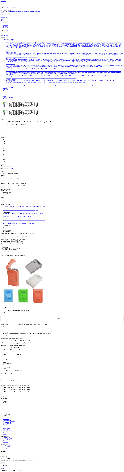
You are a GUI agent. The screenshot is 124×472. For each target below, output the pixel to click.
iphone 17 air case (19, 47)
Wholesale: (6, 212)
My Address (5, 27)
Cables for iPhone (99, 59)
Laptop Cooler (29, 80)
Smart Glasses (41, 65)
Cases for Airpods (110, 60)
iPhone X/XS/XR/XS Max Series (71, 43)
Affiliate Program (6, 446)
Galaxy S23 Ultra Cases (99, 55)
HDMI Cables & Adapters (21, 85)
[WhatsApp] (4, 35)
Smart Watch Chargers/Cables (110, 65)
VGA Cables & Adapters (32, 85)
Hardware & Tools (10, 73)
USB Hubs (51, 80)
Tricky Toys (13, 68)
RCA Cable (79, 85)
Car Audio (72, 82)
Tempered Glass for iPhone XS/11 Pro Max (31, 44)
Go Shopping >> (4, 17)
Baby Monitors (16, 65)
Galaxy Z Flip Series (25, 55)
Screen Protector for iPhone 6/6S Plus (115, 42)
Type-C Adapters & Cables (11, 59)
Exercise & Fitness (57, 78)
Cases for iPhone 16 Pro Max (75, 46)
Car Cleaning (57, 82)
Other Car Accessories (82, 82)
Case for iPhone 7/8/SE (19, 43)
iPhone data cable (23, 11)
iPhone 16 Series (36, 46)
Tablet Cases (76, 54)
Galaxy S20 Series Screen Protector (48, 53)
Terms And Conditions (7, 423)
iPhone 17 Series (100, 46)
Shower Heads (24, 71)
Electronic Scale (81, 71)
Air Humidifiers (23, 72)
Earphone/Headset (79, 60)
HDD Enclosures (98, 80)
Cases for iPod (78, 50)
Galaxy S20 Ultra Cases (36, 53)
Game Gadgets (75, 66)
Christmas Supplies (71, 73)
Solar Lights (113, 72)
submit (5, 415)
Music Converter (85, 85)
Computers (8, 80)
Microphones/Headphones (15, 80)
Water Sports (30, 78)
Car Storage (32, 82)
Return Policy (6, 442)
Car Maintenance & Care (40, 82)
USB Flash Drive (105, 80)
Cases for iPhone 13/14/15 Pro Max (104, 45)
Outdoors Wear (17, 78)
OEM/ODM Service (7, 445)
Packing (19, 62)
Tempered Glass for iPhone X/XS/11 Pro (14, 44)
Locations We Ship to (7, 438)
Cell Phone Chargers (38, 60)
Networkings (61, 80)
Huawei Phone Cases (38, 61)
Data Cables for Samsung (108, 59)
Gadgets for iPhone (25, 45)
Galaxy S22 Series (20, 54)
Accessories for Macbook (86, 50)
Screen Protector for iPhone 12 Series (13, 45)
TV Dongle (91, 85)
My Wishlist (5, 26)
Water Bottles (55, 71)
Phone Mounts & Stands (94, 61)
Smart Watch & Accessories (74, 65)
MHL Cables (50, 85)
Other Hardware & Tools (23, 73)
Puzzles (17, 68)
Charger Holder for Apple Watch (47, 42)
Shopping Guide (6, 428)
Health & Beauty (9, 74)
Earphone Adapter (86, 60)
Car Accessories (9, 81)
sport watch (17, 11)
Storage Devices (91, 80)
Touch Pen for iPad (70, 50)
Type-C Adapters (64, 59)
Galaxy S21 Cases (67, 53)
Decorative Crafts (94, 71)
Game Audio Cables (50, 66)
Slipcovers (109, 71)
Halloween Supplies (51, 73)
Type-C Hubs (71, 59)
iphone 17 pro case (11, 47)
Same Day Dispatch (7, 93)
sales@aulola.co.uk (7, 7)
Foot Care (22, 75)
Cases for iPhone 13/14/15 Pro (90, 45)
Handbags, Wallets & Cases (91, 75)
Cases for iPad (9, 50)
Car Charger (72, 60)
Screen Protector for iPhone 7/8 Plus (56, 43)
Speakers (116, 60)
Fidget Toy (8, 68)
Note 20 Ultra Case (12, 54)
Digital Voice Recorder (91, 66)
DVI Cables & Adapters (42, 85)
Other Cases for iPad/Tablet (49, 50)
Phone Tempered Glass (114, 61)
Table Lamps (118, 72)
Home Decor (88, 71)
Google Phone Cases (22, 61)
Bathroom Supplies (10, 71)
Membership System (7, 430)
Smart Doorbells (47, 65)
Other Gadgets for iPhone (58, 45)
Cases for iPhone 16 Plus (53, 46)
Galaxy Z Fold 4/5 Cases (64, 55)
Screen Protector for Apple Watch (33, 42)
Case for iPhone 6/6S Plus (88, 42)
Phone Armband (85, 61)
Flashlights (95, 72)
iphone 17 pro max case (28, 47)
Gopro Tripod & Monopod (14, 66)
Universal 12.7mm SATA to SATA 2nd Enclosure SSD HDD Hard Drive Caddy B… (20, 210)
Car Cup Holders (26, 82)
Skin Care (18, 75)
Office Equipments (82, 66)
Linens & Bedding (69, 71)
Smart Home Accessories (56, 65)
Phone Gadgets (14, 62)
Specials (4, 90)
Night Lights (100, 72)
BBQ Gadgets (64, 72)
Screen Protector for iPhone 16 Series (88, 46)
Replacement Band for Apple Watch (18, 42)
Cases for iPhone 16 (44, 46)
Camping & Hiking (37, 78)
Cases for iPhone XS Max (93, 43)
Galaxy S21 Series (60, 53)
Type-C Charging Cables (22, 59)
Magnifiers (16, 73)
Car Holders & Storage (10, 82)
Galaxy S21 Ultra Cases (86, 53)
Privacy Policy (6, 424)
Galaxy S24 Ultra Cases (32, 57)
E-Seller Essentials (9, 87)
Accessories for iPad (10, 49)
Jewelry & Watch (57, 75)
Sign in (5, 22)
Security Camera (29, 65)
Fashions (63, 75)
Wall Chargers (52, 60)
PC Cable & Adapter (36, 80)
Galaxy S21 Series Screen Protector (105, 53)
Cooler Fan (49, 71)
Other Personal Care (29, 75)
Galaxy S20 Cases (17, 53)
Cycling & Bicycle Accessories (47, 78)
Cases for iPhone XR (103, 43)
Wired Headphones (103, 60)
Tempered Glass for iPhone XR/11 (115, 43)
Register (4, 23)
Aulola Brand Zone (7, 420)
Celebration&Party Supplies (61, 73)
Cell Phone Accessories (10, 58)
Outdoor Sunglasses (10, 78)
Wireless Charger (66, 60)
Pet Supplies (75, 71)
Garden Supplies (70, 72)
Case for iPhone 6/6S (78, 42)
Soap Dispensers (17, 71)
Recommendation (6, 94)
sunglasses (32, 11)
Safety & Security (9, 65)
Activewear (100, 75)
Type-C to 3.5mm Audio (32, 59)
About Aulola (6, 419)
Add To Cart (3, 168)
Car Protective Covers (50, 82)
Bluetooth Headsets (95, 60)
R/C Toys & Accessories (55, 68)
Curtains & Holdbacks (116, 71)
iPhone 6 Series (71, 42)
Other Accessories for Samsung (58, 54)
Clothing (66, 75)
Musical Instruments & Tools (44, 68)
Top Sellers (5, 89)
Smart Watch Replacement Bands (97, 65)
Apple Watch (8, 42)
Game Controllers (68, 66)
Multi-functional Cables (16, 60)
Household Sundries (39, 72)
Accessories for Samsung (11, 52)
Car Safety (63, 82)
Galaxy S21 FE (94, 53)
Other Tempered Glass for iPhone (46, 45)
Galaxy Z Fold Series (54, 55)
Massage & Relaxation (49, 75)
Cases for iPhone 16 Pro (63, 46)
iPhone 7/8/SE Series (10, 43)
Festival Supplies (43, 73)
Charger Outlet (46, 60)
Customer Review (6, 429)
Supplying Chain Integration (9, 421)
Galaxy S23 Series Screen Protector (112, 55)
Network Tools (67, 80)
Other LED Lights (107, 72)
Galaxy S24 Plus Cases (22, 57)
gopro (28, 11)
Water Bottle (37, 11)
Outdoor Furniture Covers (79, 72)
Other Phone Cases (16, 55)
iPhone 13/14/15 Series (68, 45)
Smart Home (35, 65)
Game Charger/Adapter (59, 66)
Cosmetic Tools (106, 75)
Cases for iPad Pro (15, 50)
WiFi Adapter (73, 80)
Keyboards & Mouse (44, 80)
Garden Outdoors (57, 72)
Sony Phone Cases (30, 61)
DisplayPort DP (56, 85)
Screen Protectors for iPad (61, 50)
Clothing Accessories (73, 75)
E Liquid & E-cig (9, 86)
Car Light (76, 82)
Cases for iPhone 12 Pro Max (104, 44)
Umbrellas (45, 71)
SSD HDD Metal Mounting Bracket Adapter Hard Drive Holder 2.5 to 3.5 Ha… (19, 216)
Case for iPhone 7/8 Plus (29, 43)
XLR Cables (13, 85)
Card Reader (111, 80)
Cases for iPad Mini (31, 50)
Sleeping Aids (41, 75)
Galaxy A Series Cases (69, 54)
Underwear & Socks (82, 75)
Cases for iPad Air (23, 50)
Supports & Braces (65, 78)
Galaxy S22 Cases (27, 54)
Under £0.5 (5, 92)
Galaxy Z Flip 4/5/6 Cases (44, 55)
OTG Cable (8, 60)
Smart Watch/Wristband (85, 65)
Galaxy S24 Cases (14, 57)
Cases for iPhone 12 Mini (116, 44)
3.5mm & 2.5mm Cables (71, 85)
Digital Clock (8, 72)
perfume (7, 11)
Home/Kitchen (39, 71)
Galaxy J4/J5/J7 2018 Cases (114, 54)
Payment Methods (6, 437)
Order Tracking (6, 440)
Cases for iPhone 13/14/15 (78, 45)
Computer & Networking (11, 79)
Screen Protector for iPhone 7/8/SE (42, 43)
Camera (118, 65)
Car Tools (67, 82)
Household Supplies (15, 72)
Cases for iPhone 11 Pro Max (73, 44)
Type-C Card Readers (42, 59)
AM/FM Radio (99, 66)
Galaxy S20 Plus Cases (26, 53)
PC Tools (56, 80)
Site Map (5, 434)
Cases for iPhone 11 (53, 44)
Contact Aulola (6, 432)
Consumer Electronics (10, 64)
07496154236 (3, 37)
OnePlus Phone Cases (13, 61)
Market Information (7, 448)
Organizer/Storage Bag (48, 72)
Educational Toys (22, 68)
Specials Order (6, 447)
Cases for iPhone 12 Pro (93, 44)
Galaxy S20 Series (9, 53)
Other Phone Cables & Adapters (27, 60)
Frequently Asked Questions (9, 431)
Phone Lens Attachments (104, 61)
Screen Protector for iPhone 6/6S (101, 42)
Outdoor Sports (24, 78)
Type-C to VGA (57, 59)
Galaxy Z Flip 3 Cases (33, 55)
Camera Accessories (34, 66)
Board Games (29, 68)
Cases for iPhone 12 (84, 44)
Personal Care (9, 75)
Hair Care (14, 75)
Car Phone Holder (19, 82)
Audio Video (8, 83)
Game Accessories (42, 66)
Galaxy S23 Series (73, 55)
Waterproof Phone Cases (48, 61)
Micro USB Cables (117, 59)
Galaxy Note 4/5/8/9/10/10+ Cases (101, 54)
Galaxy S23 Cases (80, 55)
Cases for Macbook (95, 50)
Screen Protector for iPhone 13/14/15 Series (23, 46)
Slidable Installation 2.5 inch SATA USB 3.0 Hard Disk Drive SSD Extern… (19, 223)
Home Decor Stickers (102, 71)
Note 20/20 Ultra (116, 53)
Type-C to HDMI (50, 59)
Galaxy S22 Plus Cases (36, 54)
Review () (4, 124)
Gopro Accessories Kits (25, 66)
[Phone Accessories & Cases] (7, 8)
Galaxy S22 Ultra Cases (46, 54)
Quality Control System (8, 422)
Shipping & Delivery (7, 439)
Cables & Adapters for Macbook (106, 50)
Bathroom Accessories (31, 71)
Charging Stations (59, 60)
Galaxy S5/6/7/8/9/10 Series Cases (86, 54)
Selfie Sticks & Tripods (77, 61)
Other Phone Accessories (67, 61)
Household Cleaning (31, 72)
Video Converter (62, 85)
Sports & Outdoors (9, 76)
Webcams (23, 80)
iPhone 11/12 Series (45, 44)
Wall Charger (12, 11)
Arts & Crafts (35, 68)
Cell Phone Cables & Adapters (80, 59)
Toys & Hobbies (9, 67)
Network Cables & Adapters (81, 80)
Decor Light (90, 72)
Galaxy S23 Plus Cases (89, 55)
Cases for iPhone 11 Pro (62, 44)
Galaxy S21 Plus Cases (76, 53)
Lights (86, 72)
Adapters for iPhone (91, 59)
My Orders (5, 25)
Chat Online (14, 7)
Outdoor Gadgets (72, 78)
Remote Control (65, 65)
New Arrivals (6, 88)
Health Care (35, 75)
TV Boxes (8, 85)
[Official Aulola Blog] (2, 468)
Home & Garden (9, 69)
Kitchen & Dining (61, 71)
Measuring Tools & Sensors (34, 73)
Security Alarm (23, 65)
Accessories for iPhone (10, 40)
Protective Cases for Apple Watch (61, 42)
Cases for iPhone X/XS (83, 43)
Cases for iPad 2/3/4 (40, 50)
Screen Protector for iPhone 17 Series (111, 46)
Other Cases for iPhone (34, 45)
